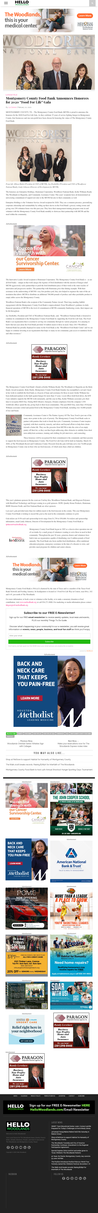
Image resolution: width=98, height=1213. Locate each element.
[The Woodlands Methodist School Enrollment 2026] (71, 1009)
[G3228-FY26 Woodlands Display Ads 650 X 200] (49, 580)
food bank (28, 734)
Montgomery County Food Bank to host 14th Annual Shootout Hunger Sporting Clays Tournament (49, 770)
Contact (71, 1096)
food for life (37, 734)
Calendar (24, 1096)
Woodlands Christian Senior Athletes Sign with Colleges (25, 744)
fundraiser (60, 734)
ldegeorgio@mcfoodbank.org (17, 605)
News (15, 1096)
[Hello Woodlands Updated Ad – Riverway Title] (26, 1008)
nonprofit (10, 736)
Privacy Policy (36, 1096)
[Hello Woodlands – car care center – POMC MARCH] (26, 929)
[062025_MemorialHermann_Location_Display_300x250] (27, 1044)
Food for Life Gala (49, 734)
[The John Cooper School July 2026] (71, 835)
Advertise (62, 1096)
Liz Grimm (12, 107)
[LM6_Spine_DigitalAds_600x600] (49, 726)
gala (67, 734)
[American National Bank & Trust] (71, 882)
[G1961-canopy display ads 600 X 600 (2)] (26, 824)
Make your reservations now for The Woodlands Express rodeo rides (73, 744)
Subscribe (81, 1096)
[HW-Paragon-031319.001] (49, 379)
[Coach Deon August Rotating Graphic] (71, 929)
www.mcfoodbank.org (27, 602)
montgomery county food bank (81, 734)
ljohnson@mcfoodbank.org (16, 524)
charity (20, 734)
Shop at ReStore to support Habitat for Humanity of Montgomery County (38, 759)
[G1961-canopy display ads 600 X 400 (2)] (49, 272)
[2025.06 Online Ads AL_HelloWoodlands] (26, 976)
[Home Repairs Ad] (71, 976)
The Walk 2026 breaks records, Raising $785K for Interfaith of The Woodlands (40, 764)
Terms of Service (49, 1096)
